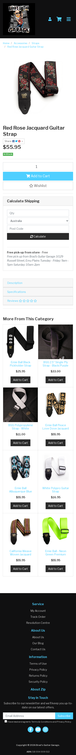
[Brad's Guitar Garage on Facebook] (31, 729)
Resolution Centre (38, 622)
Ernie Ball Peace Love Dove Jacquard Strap (55, 428)
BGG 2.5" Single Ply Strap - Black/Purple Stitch (55, 365)
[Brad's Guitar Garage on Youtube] (38, 729)
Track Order (38, 616)
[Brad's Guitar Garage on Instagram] (45, 729)
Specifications (16, 291)
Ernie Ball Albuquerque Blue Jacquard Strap (20, 491)
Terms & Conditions (41, 721)
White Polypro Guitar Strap (55, 489)
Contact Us (38, 649)
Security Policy (38, 681)
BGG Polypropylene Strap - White (20, 426)
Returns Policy (38, 675)
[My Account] (50, 19)
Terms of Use (38, 663)
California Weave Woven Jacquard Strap (21, 554)
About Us (38, 637)
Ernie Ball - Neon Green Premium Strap (55, 554)
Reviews (13, 300)
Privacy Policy (38, 669)
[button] (38, 186)
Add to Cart (40, 176)
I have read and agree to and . (39, 721)
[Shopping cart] (59, 19)
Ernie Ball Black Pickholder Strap (20, 363)
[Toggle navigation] (68, 19)
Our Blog (38, 643)
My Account (38, 610)
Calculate (39, 236)
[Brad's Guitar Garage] (19, 18)
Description (14, 283)
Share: (8, 141)
